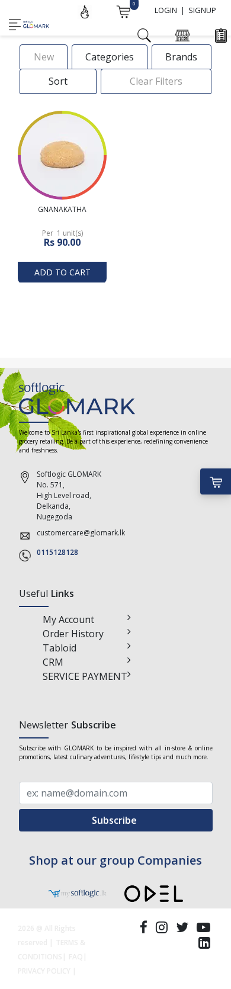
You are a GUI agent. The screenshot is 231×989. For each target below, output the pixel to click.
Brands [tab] (181, 56)
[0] (123, 10)
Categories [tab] (109, 56)
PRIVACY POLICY (44, 971)
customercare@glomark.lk (81, 533)
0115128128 (57, 552)
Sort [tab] (58, 81)
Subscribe (115, 820)
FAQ (76, 957)
